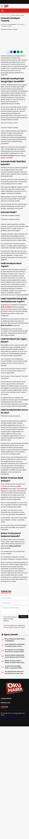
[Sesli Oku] (7, 52)
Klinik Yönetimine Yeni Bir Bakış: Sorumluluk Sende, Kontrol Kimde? (15, 645)
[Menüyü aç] (2, 6)
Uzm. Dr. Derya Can (10, 715)
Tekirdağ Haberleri (12, 717)
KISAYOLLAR (5, 703)
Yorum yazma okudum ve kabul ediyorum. (10, 619)
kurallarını (14, 617)
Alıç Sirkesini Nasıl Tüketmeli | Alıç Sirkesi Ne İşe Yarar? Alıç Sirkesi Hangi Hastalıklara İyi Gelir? (14, 672)
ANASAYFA (3, 15)
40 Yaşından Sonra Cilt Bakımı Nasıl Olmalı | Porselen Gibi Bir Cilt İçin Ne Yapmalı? (14, 651)
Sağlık (8, 15)
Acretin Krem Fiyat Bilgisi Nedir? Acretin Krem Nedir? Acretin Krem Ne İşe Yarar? (13, 667)
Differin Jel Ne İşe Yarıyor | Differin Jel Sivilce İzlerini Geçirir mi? (15, 661)
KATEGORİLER (6, 698)
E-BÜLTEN (4, 707)
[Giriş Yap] (27, 6)
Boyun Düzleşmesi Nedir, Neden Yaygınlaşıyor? (15, 640)
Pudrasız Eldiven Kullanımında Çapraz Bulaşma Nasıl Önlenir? (15, 656)
